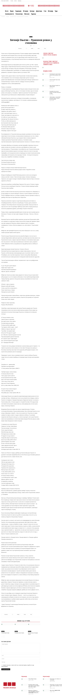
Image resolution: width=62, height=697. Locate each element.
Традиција (18, 11)
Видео (12, 11)
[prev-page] (2, 636)
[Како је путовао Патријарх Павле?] (34, 628)
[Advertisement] (31, 26)
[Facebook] (56, 1)
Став (45, 11)
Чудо (56, 11)
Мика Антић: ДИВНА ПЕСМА (55, 690)
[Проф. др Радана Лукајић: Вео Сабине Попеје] (46, 87)
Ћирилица (19, 0)
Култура (32, 11)
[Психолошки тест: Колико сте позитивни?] (46, 680)
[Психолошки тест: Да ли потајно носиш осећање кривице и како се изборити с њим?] (46, 75)
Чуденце (33, 14)
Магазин (26, 14)
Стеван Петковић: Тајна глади (55, 79)
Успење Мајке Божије (5, 632)
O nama (12, 0)
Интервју (50, 11)
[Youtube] (60, 1)
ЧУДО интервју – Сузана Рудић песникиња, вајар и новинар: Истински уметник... (55, 98)
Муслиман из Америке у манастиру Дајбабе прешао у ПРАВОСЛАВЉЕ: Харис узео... (34, 691)
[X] (58, 1)
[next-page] (4, 636)
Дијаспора (39, 11)
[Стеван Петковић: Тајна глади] (46, 81)
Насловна (3, 16)
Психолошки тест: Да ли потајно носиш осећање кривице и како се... (55, 75)
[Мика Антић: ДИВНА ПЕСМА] (46, 692)
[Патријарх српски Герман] (21, 628)
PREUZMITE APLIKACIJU (9, 688)
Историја (25, 11)
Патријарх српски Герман (19, 632)
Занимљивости (9, 14)
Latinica (15, 0)
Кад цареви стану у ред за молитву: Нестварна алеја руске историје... (55, 92)
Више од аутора (23, 621)
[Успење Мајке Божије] (7, 628)
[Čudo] (31, 5)
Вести (6, 11)
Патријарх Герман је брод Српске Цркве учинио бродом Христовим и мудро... (34, 685)
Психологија (19, 14)
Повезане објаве (9, 621)
